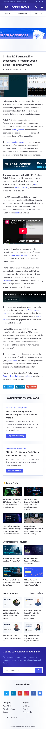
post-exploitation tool (15, 142)
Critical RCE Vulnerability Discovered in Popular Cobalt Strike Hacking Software (20, 60)
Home (7, 13)
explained (7, 280)
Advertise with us (9, 709)
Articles (40, 593)
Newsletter (22, 13)
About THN (7, 706)
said (17, 213)
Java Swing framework (20, 255)
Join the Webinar (14, 471)
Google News (8, 376)
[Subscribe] (38, 670)
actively (15, 130)
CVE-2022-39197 (21, 188)
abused (21, 130)
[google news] (40, 693)
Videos (32, 593)
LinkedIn (28, 376)
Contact (5, 712)
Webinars (38, 13)
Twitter (18, 376)
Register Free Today (16, 436)
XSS (35, 184)
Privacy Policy (28, 712)
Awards (25, 709)
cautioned (12, 360)
